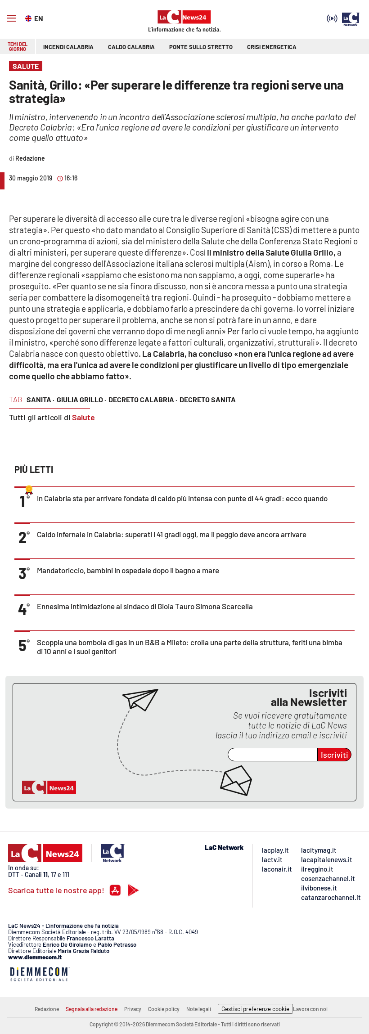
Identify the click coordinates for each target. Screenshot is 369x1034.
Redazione (47, 1009)
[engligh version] (29, 17)
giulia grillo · (81, 399)
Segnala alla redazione (91, 1009)
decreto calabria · (142, 399)
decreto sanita (208, 399)
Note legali (198, 1009)
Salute (83, 417)
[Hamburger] (11, 18)
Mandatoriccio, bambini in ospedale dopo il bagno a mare (128, 570)
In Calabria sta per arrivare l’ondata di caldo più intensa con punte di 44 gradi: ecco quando (182, 498)
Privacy (132, 1009)
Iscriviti (334, 755)
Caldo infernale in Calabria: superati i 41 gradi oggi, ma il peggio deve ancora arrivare (171, 534)
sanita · (40, 399)
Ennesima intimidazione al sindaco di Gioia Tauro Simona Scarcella (145, 606)
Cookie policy (164, 1009)
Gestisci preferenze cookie (255, 1008)
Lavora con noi (310, 1009)
